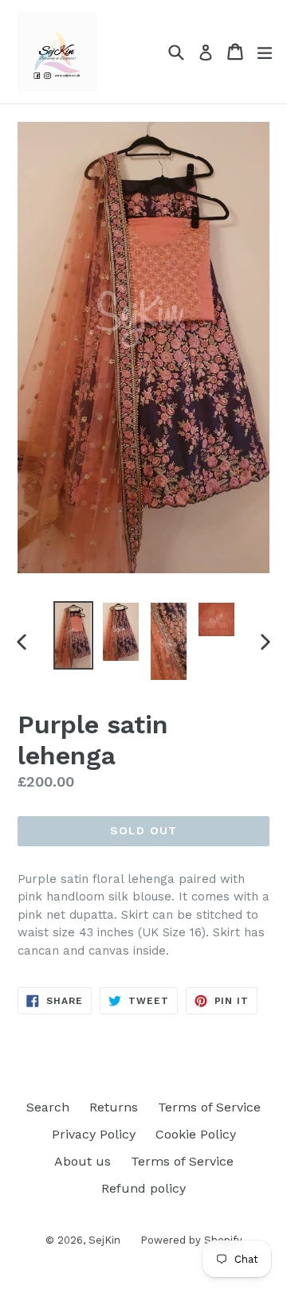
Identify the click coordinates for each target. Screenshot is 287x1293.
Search (47, 1107)
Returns (113, 1107)
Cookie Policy (195, 1134)
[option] (73, 635)
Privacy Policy (94, 1134)
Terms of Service (209, 1107)
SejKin (104, 1240)
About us (82, 1161)
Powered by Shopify (191, 1240)
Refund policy (143, 1188)
